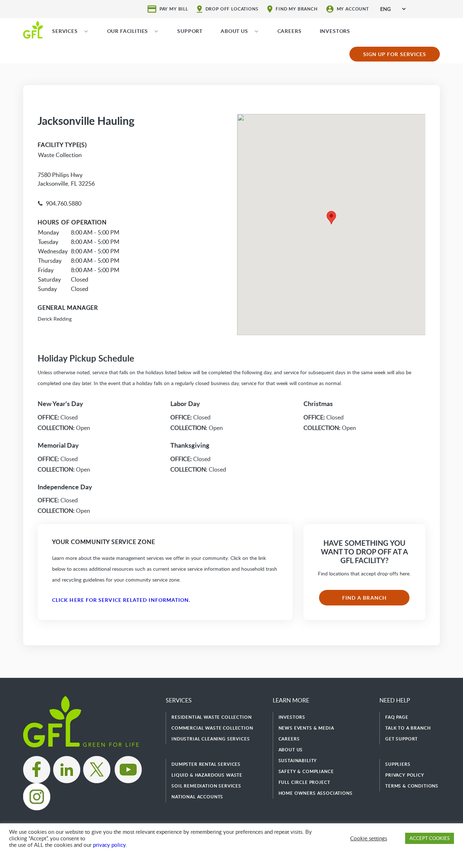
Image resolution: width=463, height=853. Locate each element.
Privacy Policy (404, 775)
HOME (33, 29)
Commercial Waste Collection (212, 728)
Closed (58, 417)
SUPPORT (190, 31)
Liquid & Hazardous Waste (206, 775)
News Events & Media (306, 728)
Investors (292, 717)
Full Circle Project (304, 782)
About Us (291, 750)
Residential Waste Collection (211, 717)
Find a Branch (364, 597)
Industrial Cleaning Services (210, 739)
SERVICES (65, 31)
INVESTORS (335, 31)
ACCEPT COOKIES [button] (429, 838)
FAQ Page (396, 717)
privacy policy (109, 844)
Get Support (401, 739)
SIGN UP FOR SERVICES (394, 54)
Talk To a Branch (407, 728)
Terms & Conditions (411, 786)
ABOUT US (234, 31)
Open (64, 428)
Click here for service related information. (121, 599)
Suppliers (398, 764)
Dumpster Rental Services (206, 764)
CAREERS (289, 31)
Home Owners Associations (316, 793)
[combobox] (393, 9)
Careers (289, 739)
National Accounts (197, 797)
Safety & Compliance (306, 771)
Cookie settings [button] (368, 838)
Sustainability (298, 760)
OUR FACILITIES (127, 31)
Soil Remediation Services (206, 786)
